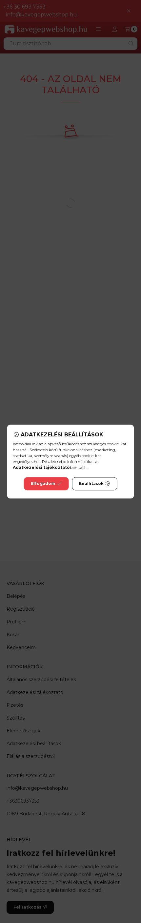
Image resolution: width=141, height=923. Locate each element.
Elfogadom (43, 483)
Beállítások (91, 483)
